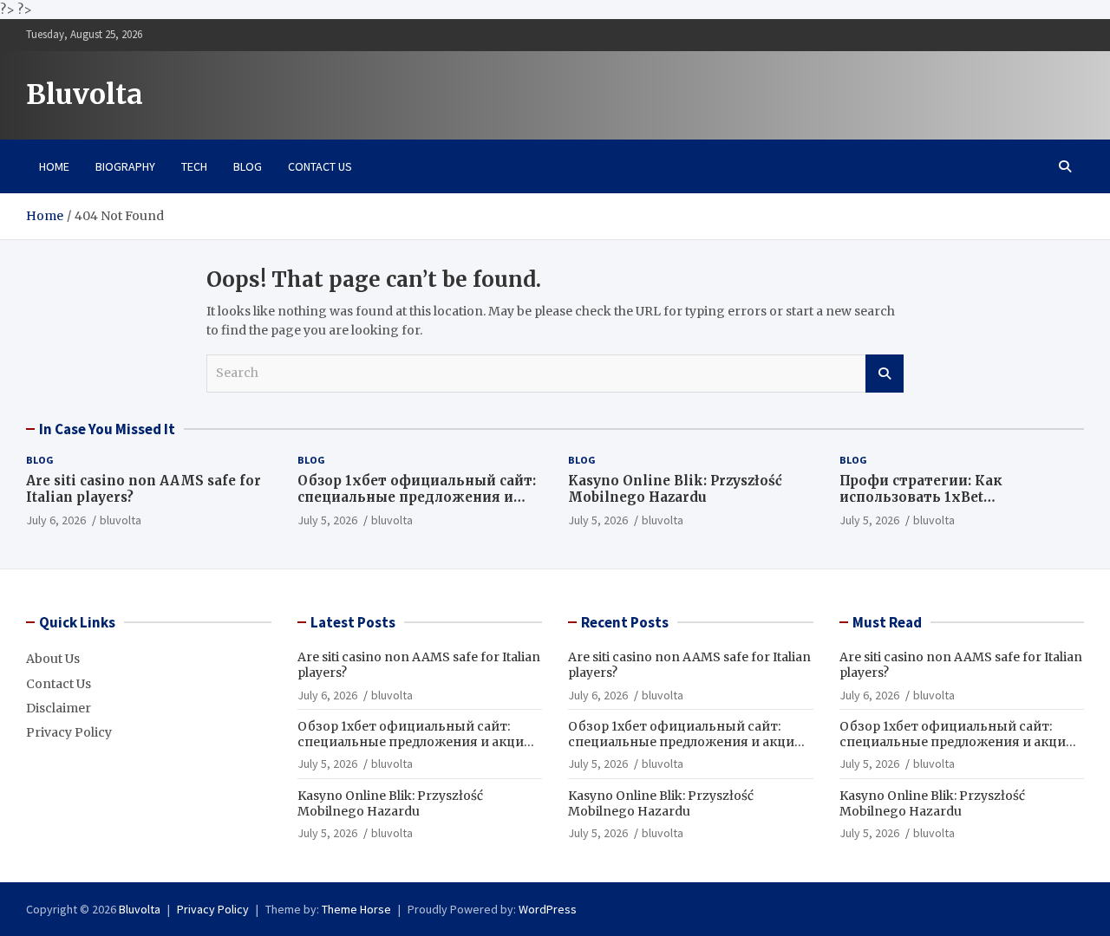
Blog (247, 166)
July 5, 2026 (327, 520)
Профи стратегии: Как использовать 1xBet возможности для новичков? (946, 497)
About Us (53, 658)
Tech (194, 166)
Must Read (887, 622)
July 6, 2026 (56, 520)
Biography (125, 166)
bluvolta (120, 520)
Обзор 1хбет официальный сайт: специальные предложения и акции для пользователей (416, 497)
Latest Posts (352, 622)
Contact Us (320, 166)
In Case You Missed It (107, 429)
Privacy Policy (69, 732)
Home (54, 166)
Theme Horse (356, 909)
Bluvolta (84, 94)
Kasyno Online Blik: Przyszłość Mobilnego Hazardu (675, 489)
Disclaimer (58, 708)
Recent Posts (625, 622)
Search (884, 373)
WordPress (548, 909)
